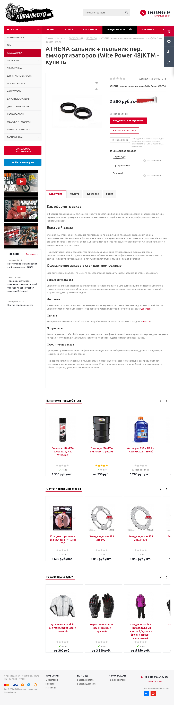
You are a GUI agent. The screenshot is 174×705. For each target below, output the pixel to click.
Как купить (90, 29)
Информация (117, 675)
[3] (117, 78)
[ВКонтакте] (146, 693)
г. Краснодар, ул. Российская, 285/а (21, 676)
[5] (124, 78)
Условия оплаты (85, 680)
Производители (117, 680)
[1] (111, 78)
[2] (114, 78)
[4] (121, 78)
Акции (50, 29)
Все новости (32, 254)
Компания (52, 675)
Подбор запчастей (119, 29)
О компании (52, 680)
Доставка (146, 308)
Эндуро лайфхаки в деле (20, 305)
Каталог (16, 29)
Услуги (68, 29)
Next (166, 401)
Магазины (148, 29)
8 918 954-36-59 (158, 12)
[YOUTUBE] (153, 693)
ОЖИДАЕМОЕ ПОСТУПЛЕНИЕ (23, 150)
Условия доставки (86, 683)
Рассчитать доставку (124, 130)
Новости (50, 683)
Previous (160, 401)
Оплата (146, 321)
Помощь (82, 675)
